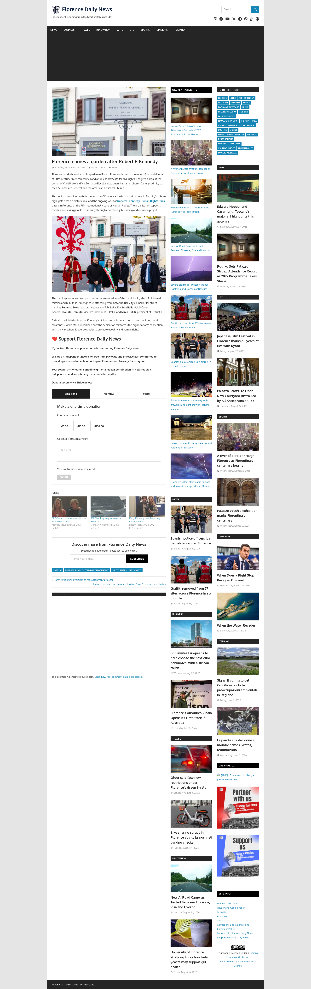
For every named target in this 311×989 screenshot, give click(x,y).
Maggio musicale (227, 153)
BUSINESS (177, 614)
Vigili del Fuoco (226, 148)
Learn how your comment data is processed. (119, 676)
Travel (85, 29)
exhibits (222, 98)
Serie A (246, 102)
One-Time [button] (71, 393)
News (53, 29)
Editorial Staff (98, 167)
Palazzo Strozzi (226, 116)
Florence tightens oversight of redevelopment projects (83, 579)
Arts (120, 29)
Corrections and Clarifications (233, 924)
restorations (225, 139)
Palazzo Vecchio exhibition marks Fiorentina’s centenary (237, 515)
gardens (57, 570)
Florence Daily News (87, 9)
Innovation (103, 29)
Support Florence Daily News (233, 937)
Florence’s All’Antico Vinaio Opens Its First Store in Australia (191, 718)
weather (235, 102)
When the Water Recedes (236, 625)
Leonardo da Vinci (228, 121)
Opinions (162, 29)
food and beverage (228, 107)
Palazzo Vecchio (227, 112)
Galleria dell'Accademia (241, 125)
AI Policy (221, 911)
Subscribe (137, 558)
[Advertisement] (155, 58)
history (245, 121)
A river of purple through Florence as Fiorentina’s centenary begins (235, 460)
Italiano (179, 29)
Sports (145, 29)
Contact (221, 920)
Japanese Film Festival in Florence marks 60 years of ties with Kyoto (238, 341)
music (245, 107)
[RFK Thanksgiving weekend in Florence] (108, 506)
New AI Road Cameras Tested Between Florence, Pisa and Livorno (190, 902)
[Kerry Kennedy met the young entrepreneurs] (147, 506)
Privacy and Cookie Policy (231, 907)
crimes (221, 125)
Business (69, 29)
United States (119, 570)
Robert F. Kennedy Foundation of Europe (87, 570)
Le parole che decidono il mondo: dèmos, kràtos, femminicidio (236, 745)
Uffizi (233, 98)
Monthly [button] (109, 393)
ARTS (222, 167)
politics (222, 130)
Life (132, 29)
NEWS (175, 499)
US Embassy (135, 570)
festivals (252, 134)
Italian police (245, 148)
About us (222, 916)
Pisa (254, 121)
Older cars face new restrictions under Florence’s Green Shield (188, 782)
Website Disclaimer (227, 903)
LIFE (221, 297)
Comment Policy (226, 928)
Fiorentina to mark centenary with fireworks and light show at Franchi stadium (190, 405)
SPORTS (223, 416)
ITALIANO (224, 641)
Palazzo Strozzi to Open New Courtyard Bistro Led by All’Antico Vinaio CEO (236, 396)
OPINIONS (224, 536)
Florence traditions (229, 143)
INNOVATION (179, 858)
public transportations (231, 134)
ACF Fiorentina (246, 98)
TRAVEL (176, 738)
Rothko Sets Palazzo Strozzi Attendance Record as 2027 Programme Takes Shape (186, 130)
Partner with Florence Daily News (235, 933)
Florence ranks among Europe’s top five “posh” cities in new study (128, 584)
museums (223, 102)
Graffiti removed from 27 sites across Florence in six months (191, 593)
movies (233, 130)
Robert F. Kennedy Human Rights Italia (141, 201)
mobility (243, 112)
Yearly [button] (146, 393)
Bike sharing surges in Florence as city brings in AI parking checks (191, 837)
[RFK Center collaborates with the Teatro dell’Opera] (69, 506)
